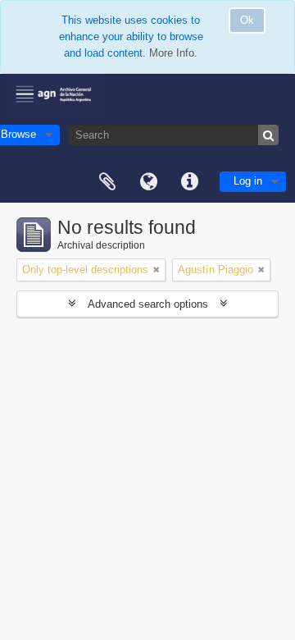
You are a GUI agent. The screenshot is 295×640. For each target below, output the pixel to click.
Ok (247, 20)
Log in (248, 181)
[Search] (268, 135)
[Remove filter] (156, 270)
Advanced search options (147, 304)
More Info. (173, 53)
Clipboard (107, 182)
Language (148, 182)
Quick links (189, 182)
